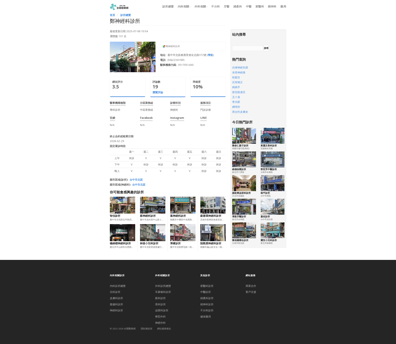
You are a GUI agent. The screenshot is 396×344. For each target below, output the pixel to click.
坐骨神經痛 (238, 72)
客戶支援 (251, 292)
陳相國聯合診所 (240, 240)
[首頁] (119, 6)
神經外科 (160, 322)
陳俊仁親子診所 (240, 145)
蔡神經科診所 (148, 215)
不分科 (215, 6)
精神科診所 (206, 304)
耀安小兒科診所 (269, 240)
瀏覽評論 (158, 92)
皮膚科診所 (116, 298)
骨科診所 (160, 304)
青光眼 (236, 102)
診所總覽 (168, 6)
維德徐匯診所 (239, 169)
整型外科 (160, 316)
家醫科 (260, 6)
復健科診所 (116, 304)
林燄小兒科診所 (149, 243)
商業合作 (251, 286)
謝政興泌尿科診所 (241, 193)
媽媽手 (236, 87)
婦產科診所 (206, 298)
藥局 (283, 6)
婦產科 (237, 6)
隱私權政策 (146, 328)
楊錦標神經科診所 (120, 243)
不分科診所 (206, 310)
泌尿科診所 (161, 310)
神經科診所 (116, 310)
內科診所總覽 (118, 286)
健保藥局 (205, 316)
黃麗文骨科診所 (269, 145)
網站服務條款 (164, 328)
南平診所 (265, 193)
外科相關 (200, 6)
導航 (210, 55)
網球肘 (236, 107)
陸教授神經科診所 (210, 243)
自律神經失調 (240, 67)
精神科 (272, 6)
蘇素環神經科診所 (210, 215)
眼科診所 (160, 298)
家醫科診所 (206, 286)
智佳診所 (115, 215)
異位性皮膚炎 (240, 112)
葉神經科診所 (178, 215)
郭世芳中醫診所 (269, 169)
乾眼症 (236, 77)
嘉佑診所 (265, 216)
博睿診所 (175, 243)
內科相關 (183, 6)
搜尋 (266, 48)
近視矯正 (237, 82)
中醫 (249, 6)
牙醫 (227, 6)
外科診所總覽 (163, 286)
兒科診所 (115, 292)
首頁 (112, 15)
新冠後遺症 (238, 92)
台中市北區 (136, 179)
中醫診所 (205, 292)
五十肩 (236, 97)
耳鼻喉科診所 (163, 292)
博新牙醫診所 (239, 216)
